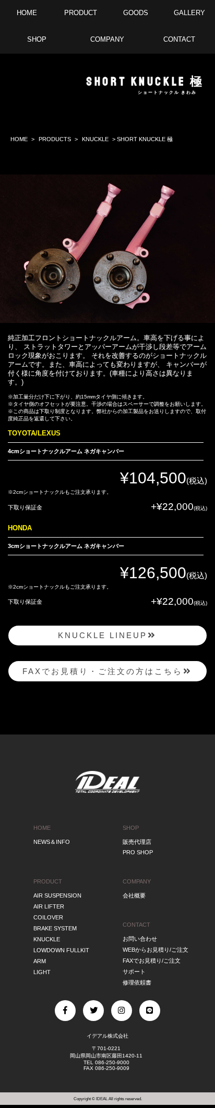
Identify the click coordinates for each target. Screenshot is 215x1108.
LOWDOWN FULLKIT (61, 950)
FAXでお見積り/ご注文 (152, 960)
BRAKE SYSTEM (55, 928)
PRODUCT (47, 881)
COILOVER (48, 917)
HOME (19, 139)
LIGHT (42, 972)
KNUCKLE (95, 139)
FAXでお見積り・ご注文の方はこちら (102, 671)
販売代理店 (137, 842)
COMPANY (137, 881)
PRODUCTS (55, 139)
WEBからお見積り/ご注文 (155, 950)
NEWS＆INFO (51, 842)
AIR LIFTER (48, 906)
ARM (39, 961)
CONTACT (136, 925)
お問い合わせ (140, 939)
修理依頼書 (137, 982)
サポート (134, 971)
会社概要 (134, 895)
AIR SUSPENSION (57, 895)
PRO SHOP (138, 852)
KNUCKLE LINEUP (102, 635)
